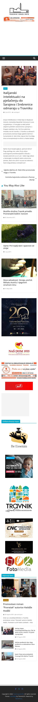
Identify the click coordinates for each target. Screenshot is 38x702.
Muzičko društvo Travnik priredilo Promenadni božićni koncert (17, 212)
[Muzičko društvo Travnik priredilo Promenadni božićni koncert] (19, 191)
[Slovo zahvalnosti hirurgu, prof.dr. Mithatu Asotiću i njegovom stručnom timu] (19, 260)
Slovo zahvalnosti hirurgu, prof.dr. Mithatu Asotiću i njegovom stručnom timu (18, 282)
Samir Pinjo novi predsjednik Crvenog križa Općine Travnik (24, 655)
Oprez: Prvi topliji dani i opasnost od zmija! (18, 246)
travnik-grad (16, 112)
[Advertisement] (19, 40)
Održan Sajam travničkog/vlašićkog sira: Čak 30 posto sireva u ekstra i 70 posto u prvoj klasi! (25, 631)
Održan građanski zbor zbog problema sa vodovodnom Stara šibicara (25, 644)
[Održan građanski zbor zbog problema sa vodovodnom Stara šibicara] (7, 645)
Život (5, 88)
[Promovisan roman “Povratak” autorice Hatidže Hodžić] (19, 588)
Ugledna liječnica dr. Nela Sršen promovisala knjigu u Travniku (19, 171)
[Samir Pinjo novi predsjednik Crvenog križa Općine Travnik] (7, 656)
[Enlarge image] (34, 300)
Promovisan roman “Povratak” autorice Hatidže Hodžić (17, 607)
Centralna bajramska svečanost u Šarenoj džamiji (19, 178)
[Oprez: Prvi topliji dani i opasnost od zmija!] (19, 225)
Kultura (6, 600)
